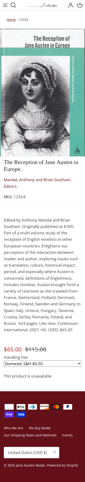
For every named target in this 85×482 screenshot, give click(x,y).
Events (67, 435)
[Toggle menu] (5, 5)
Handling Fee (16, 357)
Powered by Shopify (62, 465)
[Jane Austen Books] (42, 5)
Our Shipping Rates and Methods (30, 435)
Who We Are (13, 428)
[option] (42, 92)
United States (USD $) (27, 452)
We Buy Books (40, 428)
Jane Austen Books (30, 465)
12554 (23, 19)
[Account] (69, 5)
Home (11, 19)
